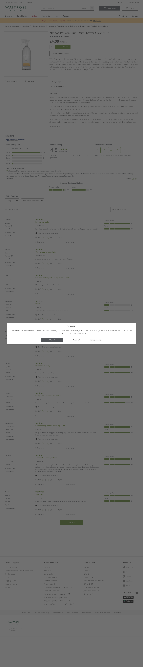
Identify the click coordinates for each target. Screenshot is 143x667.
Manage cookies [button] (96, 340)
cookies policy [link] (71, 333)
